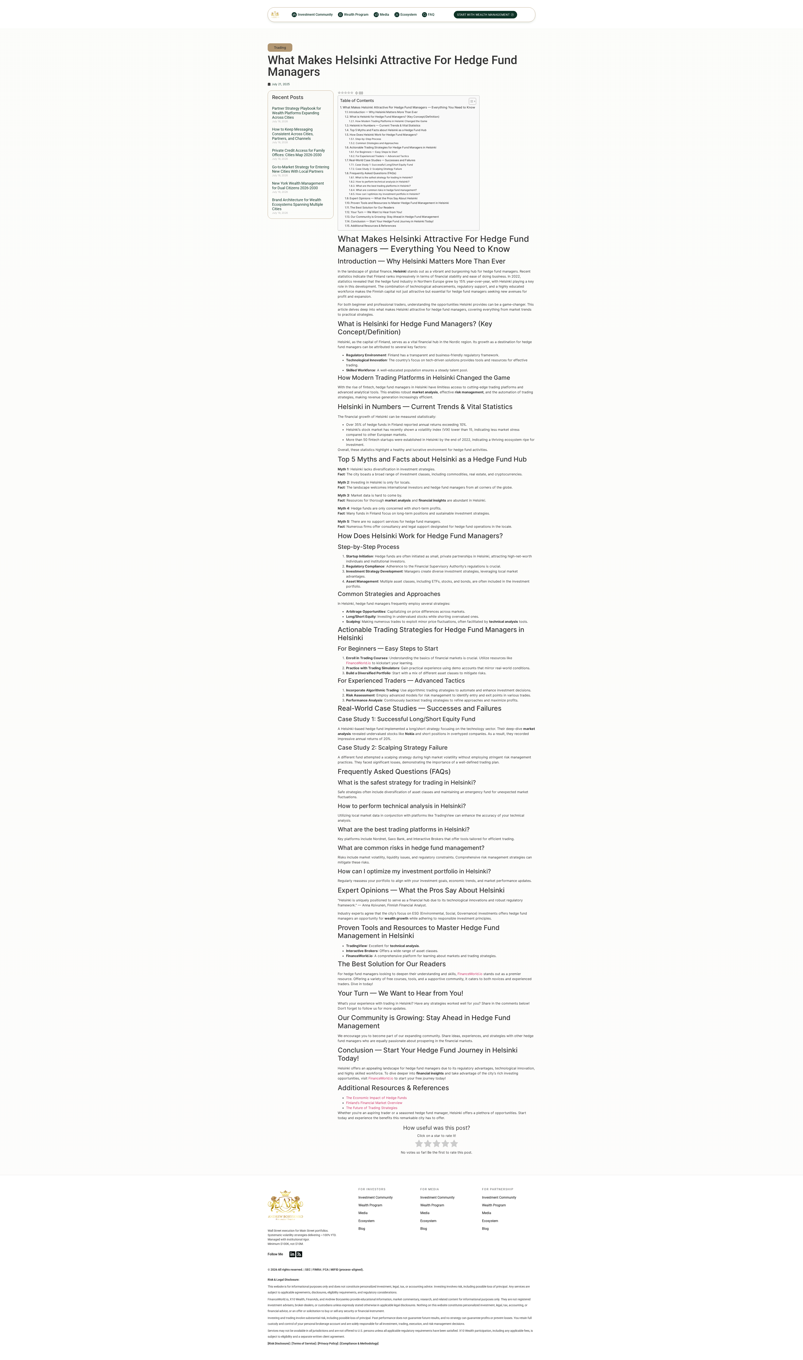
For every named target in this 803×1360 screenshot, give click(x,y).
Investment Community (375, 1197)
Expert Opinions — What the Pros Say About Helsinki (383, 198)
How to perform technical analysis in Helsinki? (382, 181)
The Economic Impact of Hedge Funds (376, 1098)
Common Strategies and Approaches (377, 143)
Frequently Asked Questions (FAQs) (373, 173)
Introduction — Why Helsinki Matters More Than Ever (383, 112)
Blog (361, 1229)
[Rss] (299, 1254)
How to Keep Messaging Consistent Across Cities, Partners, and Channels (292, 133)
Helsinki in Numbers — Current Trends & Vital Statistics (385, 125)
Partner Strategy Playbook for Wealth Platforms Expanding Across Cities (296, 113)
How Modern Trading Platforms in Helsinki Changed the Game (391, 121)
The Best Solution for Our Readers (372, 207)
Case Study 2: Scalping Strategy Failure (378, 168)
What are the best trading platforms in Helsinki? (383, 185)
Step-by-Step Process (368, 139)
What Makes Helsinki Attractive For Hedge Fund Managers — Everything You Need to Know (409, 107)
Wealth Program (370, 1205)
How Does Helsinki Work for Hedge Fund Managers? (383, 134)
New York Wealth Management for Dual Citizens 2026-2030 (298, 185)
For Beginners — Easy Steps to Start (376, 152)
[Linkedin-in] (292, 1254)
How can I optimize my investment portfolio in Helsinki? (388, 194)
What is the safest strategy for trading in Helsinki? (384, 177)
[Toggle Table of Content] (470, 101)
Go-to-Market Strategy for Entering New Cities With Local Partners (300, 169)
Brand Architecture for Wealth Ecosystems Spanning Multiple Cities (297, 204)
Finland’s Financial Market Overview (374, 1103)
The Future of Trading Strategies (371, 1108)
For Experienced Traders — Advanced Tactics (382, 156)
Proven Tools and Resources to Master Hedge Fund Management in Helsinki (400, 203)
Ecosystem (366, 1221)
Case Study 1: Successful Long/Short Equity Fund (384, 164)
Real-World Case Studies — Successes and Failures (382, 160)
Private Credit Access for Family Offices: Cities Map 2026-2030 (298, 152)
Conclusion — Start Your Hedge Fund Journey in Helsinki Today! (392, 221)
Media (363, 1213)
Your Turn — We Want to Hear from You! (376, 212)
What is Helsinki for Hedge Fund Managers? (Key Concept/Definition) (394, 116)
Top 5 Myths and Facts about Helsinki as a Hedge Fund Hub (388, 130)
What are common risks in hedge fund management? (386, 190)
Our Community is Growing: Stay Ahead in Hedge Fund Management (395, 216)
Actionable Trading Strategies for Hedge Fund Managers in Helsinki (393, 147)
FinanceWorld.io (358, 663)
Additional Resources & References (373, 225)
